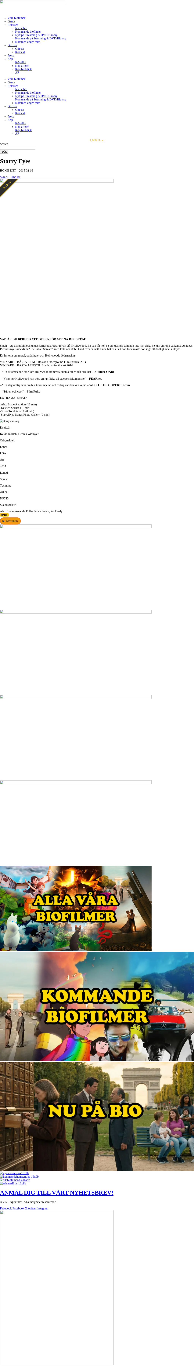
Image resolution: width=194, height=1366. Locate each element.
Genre (11, 21)
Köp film (20, 62)
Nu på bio (21, 28)
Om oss (12, 45)
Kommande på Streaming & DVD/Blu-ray (40, 38)
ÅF (17, 72)
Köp (10, 58)
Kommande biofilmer (28, 31)
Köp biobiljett (23, 69)
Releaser (13, 24)
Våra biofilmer (16, 18)
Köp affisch (22, 65)
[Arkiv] (57, 332)
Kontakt (20, 52)
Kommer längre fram (27, 41)
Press (11, 55)
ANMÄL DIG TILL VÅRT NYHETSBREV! (56, 1192)
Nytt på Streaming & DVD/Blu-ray (36, 35)
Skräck (4, 177)
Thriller (15, 177)
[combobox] (17, 148)
